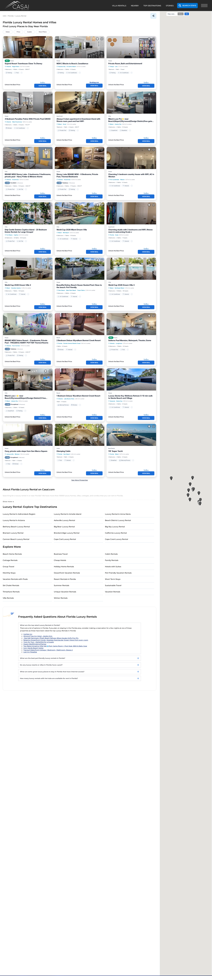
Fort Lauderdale (114, 179)
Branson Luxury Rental (13, 533)
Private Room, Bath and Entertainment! (125, 63)
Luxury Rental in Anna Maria (118, 514)
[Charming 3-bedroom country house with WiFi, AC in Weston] (131, 158)
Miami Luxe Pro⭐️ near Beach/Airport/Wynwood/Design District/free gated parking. (130, 120)
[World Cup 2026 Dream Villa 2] (28, 269)
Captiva (16, 235)
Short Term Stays (112, 579)
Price (18, 32)
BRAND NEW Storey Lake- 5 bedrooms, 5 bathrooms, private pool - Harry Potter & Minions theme (28, 175)
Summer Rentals (61, 585)
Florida (112, 235)
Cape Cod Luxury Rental (65, 539)
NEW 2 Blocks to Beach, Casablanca (72, 63)
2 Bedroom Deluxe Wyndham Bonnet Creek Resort (79, 340)
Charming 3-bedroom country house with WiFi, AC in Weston (131, 175)
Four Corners (16, 345)
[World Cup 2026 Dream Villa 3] (131, 269)
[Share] (153, 16)
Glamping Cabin (63, 451)
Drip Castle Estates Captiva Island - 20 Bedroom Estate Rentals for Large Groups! (26, 231)
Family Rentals (111, 560)
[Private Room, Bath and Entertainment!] (131, 47)
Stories (170, 6)
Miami (60, 124)
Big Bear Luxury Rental (64, 527)
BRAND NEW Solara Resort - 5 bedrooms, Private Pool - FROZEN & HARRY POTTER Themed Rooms (26, 341)
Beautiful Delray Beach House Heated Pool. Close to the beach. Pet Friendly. (79, 286)
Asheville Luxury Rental (64, 520)
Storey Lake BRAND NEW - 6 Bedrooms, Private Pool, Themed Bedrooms (77, 175)
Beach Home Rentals (12, 554)
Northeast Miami (119, 288)
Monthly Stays (9, 573)
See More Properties (79, 480)
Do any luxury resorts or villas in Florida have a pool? (41, 665)
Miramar (17, 454)
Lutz (116, 66)
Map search (172, 14)
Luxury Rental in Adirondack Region (19, 514)
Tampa (112, 66)
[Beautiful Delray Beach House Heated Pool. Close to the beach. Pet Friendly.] (79, 269)
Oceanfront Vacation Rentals (67, 573)
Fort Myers (9, 235)
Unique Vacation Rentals (65, 592)
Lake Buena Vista (69, 399)
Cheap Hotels (60, 560)
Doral (64, 124)
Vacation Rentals (112, 592)
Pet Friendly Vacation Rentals (118, 573)
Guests (29, 32)
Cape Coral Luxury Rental (116, 539)
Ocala (116, 235)
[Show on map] (45, 38)
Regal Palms (15, 66)
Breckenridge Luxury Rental (66, 533)
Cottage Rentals (10, 560)
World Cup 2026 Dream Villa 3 (121, 285)
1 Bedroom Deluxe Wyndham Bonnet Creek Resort (78, 396)
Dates (8, 32)
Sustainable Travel (113, 585)
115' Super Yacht (115, 451)
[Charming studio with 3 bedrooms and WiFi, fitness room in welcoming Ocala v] (131, 213)
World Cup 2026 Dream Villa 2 (18, 285)
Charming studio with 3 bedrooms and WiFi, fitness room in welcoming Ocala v (130, 231)
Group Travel (8, 567)
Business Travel (61, 554)
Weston (122, 179)
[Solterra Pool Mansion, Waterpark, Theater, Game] (131, 324)
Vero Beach (66, 454)
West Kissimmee (17, 122)
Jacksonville (10, 454)
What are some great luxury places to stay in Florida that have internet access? (52, 672)
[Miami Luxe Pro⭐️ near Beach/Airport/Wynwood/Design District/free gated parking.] (131, 103)
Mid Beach (66, 232)
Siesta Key (119, 401)
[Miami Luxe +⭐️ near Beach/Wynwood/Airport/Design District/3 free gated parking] (28, 379)
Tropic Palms (81, 290)
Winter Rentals (60, 598)
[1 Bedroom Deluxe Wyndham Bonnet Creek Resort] (79, 379)
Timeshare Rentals (11, 592)
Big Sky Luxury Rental (115, 527)
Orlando (8, 66)
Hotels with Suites (113, 567)
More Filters (43, 32)
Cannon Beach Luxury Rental (16, 539)
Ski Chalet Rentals (11, 585)
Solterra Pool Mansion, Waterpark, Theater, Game (129, 340)
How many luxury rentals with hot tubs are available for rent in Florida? (49, 678)
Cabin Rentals (111, 554)
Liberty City (118, 124)
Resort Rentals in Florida (65, 579)
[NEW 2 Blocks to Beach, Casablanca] (79, 47)
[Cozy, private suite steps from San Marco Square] (28, 435)
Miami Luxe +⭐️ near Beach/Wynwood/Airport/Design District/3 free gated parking (25, 397)
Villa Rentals (8, 598)
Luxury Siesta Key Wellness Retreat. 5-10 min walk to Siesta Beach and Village (130, 397)
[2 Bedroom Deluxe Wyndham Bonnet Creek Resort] (79, 324)
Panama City (61, 66)
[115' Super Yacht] (131, 435)
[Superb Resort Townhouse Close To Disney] (28, 47)
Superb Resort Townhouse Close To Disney (23, 63)
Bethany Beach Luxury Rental (16, 527)
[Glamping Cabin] (79, 435)
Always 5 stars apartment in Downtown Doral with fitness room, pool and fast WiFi (78, 120)
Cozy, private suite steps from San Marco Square (26, 451)
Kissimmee (15, 179)
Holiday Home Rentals (64, 567)
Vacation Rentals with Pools (15, 579)
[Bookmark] (50, 38)
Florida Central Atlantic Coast (71, 343)
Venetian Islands (16, 288)
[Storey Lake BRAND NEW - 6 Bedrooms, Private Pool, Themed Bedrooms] (79, 158)
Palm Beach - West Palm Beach (67, 290)
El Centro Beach (71, 66)
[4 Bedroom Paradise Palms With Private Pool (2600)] (28, 103)
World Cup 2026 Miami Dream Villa (72, 230)
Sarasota (112, 401)
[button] (188, 490)
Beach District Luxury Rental (118, 520)
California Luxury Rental (116, 533)
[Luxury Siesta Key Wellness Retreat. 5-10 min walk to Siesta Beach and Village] (131, 379)
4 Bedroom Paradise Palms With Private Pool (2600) (27, 119)
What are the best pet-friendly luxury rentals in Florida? (42, 658)
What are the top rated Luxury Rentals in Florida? (40, 625)
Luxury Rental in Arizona (14, 520)
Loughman (119, 343)
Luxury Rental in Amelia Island (67, 514)
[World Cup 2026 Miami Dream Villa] (79, 213)
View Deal (42, 86)
